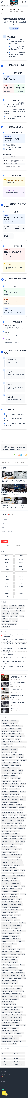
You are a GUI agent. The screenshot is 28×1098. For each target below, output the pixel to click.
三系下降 (23, 1041)
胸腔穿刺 (14, 980)
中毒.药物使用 (9, 442)
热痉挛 (22, 965)
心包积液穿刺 (5, 1020)
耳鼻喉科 (21, 579)
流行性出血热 (5, 878)
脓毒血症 (4, 852)
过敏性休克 (5, 836)
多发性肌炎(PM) (6, 781)
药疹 (3, 762)
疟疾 (20, 849)
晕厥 (12, 910)
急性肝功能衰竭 (6, 1023)
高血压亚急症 (5, 776)
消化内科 (21, 559)
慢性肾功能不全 (21, 1015)
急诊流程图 (20, 586)
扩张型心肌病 (15, 1028)
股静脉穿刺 (13, 868)
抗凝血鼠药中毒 (18, 986)
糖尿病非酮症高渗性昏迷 (8, 899)
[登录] (22, 2)
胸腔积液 (13, 904)
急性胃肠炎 (5, 791)
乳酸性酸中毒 (13, 723)
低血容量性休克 (6, 783)
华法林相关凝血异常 (7, 986)
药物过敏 (4, 786)
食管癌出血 (5, 923)
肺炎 (16, 815)
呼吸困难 (19, 899)
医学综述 (7, 590)
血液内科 (7, 562)
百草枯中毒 (12, 605)
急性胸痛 (4, 902)
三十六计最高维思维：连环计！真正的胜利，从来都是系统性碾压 (14, 649)
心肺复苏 (5, 608)
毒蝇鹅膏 (13, 954)
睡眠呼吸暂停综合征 (7, 865)
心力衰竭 (14, 752)
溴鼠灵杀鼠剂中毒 (14, 996)
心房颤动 (11, 844)
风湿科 (7, 569)
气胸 (21, 810)
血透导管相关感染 (17, 994)
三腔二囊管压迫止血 (7, 870)
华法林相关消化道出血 (7, 1001)
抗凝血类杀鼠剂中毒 (7, 1007)
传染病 (12, 952)
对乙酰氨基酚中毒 (17, 773)
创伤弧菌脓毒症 (15, 928)
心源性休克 (5, 611)
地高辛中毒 (19, 844)
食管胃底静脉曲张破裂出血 (9, 624)
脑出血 (14, 770)
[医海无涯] (14, 2)
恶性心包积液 (16, 1023)
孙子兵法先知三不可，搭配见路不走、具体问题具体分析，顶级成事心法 (14, 653)
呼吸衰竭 (4, 728)
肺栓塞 (11, 608)
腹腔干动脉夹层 (6, 980)
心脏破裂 (4, 973)
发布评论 (5, 541)
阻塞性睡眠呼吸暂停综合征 (9, 949)
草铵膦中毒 (13, 847)
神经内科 (21, 573)
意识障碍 (4, 996)
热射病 (15, 621)
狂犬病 (4, 734)
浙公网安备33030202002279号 (6, 1077)
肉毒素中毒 (20, 820)
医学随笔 (21, 583)
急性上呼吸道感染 (14, 789)
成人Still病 (17, 915)
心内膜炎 (13, 917)
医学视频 (7, 556)
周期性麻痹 (14, 878)
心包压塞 (12, 857)
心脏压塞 (11, 973)
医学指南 (23, 760)
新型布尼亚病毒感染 (16, 854)
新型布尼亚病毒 (6, 849)
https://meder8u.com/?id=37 (15, 446)
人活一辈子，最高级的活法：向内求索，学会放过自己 (14, 667)
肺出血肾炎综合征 (6, 962)
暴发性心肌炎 (20, 910)
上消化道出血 (6, 626)
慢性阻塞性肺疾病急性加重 (9, 812)
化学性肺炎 (14, 983)
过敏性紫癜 (15, 799)
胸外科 (7, 579)
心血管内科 (7, 573)
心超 (23, 886)
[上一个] (1, 496)
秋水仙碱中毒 (6, 613)
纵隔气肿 (23, 791)
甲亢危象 (4, 807)
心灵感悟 (7, 597)
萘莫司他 (4, 991)
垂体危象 (19, 804)
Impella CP (12, 931)
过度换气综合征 (6, 799)
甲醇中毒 (12, 757)
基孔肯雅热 (5, 952)
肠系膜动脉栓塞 (14, 791)
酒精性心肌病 (22, 836)
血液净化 (11, 991)
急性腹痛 (11, 902)
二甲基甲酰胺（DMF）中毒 (9, 1004)
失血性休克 (5, 1009)
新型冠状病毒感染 (14, 999)
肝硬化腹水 (22, 923)
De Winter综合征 (6, 946)
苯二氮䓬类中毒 (13, 912)
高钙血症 (12, 820)
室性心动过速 (5, 720)
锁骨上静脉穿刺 (6, 936)
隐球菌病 (4, 912)
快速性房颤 (22, 815)
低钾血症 (4, 841)
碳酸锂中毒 (13, 828)
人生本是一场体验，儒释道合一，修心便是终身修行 (14, 658)
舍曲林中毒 (16, 831)
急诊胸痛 (4, 944)
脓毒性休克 (14, 613)
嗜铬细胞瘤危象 (13, 807)
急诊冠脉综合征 (21, 931)
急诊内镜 (4, 933)
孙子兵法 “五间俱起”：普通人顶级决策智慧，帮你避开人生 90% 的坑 (14, 640)
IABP (19, 933)
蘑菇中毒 (4, 931)
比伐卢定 (19, 988)
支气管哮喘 (5, 839)
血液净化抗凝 (5, 1015)
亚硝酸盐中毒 (5, 765)
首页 (2, 6)
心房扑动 (12, 818)
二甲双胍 (4, 896)
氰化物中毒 (20, 757)
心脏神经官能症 (16, 797)
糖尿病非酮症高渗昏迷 (7, 823)
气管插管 (20, 862)
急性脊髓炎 (5, 907)
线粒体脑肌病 (5, 760)
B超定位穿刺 (5, 883)
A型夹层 (4, 1043)
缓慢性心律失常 (6, 768)
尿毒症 (4, 810)
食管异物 (16, 957)
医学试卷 (7, 586)
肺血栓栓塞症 (5, 904)
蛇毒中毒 (23, 894)
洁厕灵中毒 (5, 731)
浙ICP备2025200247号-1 (6, 1074)
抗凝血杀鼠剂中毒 (16, 765)
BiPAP (15, 970)
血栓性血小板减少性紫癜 (8, 804)
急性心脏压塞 (5, 910)
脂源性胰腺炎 (5, 749)
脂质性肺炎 (17, 1036)
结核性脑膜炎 (15, 894)
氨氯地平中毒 (5, 854)
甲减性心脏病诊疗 (6, 965)
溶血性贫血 (5, 802)
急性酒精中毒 (16, 768)
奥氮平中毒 (5, 828)
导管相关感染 (5, 959)
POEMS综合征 (15, 760)
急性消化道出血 (6, 938)
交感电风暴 (15, 833)
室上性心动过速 (21, 818)
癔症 (24, 797)
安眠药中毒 (5, 862)
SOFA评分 (12, 941)
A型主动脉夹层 (13, 896)
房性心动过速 (5, 975)
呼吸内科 (7, 559)
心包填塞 (12, 736)
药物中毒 (15, 1041)
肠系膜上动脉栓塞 (21, 1025)
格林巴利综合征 (16, 781)
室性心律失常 (16, 936)
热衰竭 (4, 967)
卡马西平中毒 (21, 949)
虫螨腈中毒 (5, 616)
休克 (3, 739)
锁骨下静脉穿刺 (15, 886)
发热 (17, 841)
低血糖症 (12, 862)
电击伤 (12, 988)
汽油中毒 (12, 731)
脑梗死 (20, 770)
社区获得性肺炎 (13, 852)
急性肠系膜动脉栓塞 (7, 920)
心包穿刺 (12, 875)
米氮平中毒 (22, 825)
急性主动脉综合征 (15, 907)
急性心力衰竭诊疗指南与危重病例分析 (12, 463)
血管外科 (21, 576)
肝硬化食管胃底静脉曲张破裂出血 (10, 1038)
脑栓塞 (10, 815)
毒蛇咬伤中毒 (12, 944)
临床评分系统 (19, 1012)
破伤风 (19, 731)
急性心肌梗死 (20, 611)
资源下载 (21, 593)
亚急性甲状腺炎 (6, 773)
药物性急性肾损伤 (19, 1033)
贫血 (20, 970)
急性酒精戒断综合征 (16, 860)
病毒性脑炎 (21, 954)
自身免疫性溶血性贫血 (20, 978)
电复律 (16, 870)
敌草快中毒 (13, 616)
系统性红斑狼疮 (15, 881)
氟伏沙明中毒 (5, 825)
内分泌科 (21, 562)
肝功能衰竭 (5, 857)
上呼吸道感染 (20, 991)
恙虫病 (4, 873)
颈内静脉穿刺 (20, 873)
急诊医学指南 (21, 556)
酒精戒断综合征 (15, 975)
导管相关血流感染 (15, 1009)
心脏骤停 (21, 605)
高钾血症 (22, 839)
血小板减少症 (12, 1043)
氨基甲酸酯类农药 (12, 967)
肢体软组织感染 (6, 797)
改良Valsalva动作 (6, 1041)
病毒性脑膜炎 (5, 891)
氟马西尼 (4, 1012)
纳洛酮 (11, 1012)
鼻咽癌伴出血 (13, 923)
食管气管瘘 (5, 794)
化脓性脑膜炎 (5, 894)
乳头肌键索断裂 (20, 973)
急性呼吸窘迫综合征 (17, 726)
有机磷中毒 (18, 823)
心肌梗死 (16, 965)
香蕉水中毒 (12, 728)
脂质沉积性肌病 (16, 938)
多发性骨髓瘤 (5, 881)
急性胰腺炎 (14, 749)
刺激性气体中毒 (6, 726)
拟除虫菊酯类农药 (6, 970)
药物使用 (5, 619)
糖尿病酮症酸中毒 (6, 831)
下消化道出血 (5, 917)
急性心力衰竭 (13, 619)
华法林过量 (5, 888)
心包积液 (4, 844)
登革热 (14, 849)
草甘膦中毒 (5, 847)
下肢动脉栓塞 (5, 954)
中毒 (12, 611)
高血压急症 (14, 776)
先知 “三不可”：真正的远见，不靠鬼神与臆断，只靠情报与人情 (14, 662)
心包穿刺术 (5, 988)
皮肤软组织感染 (6, 1030)
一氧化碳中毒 (5, 860)
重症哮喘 (20, 812)
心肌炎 (22, 841)
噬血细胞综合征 (14, 802)
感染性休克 (19, 608)
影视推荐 (7, 593)
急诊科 (7, 583)
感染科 (7, 576)
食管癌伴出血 (20, 941)
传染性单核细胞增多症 (16, 888)
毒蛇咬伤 (17, 920)
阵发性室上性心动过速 (16, 925)
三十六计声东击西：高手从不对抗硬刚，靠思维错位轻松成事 (14, 644)
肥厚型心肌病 (5, 1028)
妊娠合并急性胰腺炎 (7, 1033)
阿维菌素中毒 (5, 886)
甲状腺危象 (5, 925)
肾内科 (7, 566)
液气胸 (15, 962)
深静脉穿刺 (5, 868)
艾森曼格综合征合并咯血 (15, 1017)
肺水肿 (13, 1015)
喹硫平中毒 (21, 828)
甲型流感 (4, 999)
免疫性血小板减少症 (7, 915)
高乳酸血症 (5, 723)
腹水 (23, 975)
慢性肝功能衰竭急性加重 (8, 1025)
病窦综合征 (5, 818)
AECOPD (19, 902)
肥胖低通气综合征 (19, 865)
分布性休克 (12, 786)
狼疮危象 (23, 799)
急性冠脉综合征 (6, 621)
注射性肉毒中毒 (18, 1007)
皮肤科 (20, 566)
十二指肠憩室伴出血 (7, 978)
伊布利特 (19, 952)
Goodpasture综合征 (7, 1036)
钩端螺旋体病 (21, 875)
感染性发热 (14, 959)
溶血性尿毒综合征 (15, 778)
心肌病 (20, 904)
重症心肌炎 (5, 820)
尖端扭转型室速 (6, 833)
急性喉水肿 (16, 762)
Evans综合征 (5, 983)
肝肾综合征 (15, 1030)
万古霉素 (23, 996)
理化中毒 (6, 6)
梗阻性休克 (20, 786)
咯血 (18, 857)
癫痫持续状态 (15, 720)
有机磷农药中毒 (6, 994)
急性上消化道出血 (12, 810)
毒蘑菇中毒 (22, 807)
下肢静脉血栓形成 (15, 883)
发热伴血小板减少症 (16, 1020)
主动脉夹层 (13, 836)
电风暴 (4, 744)
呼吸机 (21, 755)
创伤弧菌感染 (11, 734)
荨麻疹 (9, 762)
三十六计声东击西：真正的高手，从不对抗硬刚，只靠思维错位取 (14, 635)
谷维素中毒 (12, 933)
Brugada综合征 (6, 770)
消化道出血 (5, 736)
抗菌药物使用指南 (6, 957)
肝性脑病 (23, 783)
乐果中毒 (4, 941)
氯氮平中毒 (14, 825)
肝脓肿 (22, 870)
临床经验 (5, 605)
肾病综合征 (5, 875)
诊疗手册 (21, 590)
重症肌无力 (15, 783)
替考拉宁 (4, 1017)
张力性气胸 (11, 873)
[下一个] (26, 496)
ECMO (21, 616)
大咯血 (10, 744)
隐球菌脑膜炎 (15, 891)
